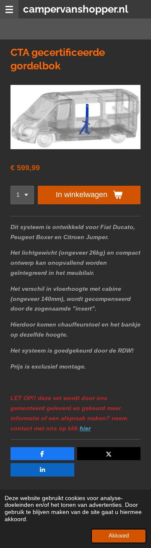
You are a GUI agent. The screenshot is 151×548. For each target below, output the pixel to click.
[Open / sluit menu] (9, 9)
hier (85, 428)
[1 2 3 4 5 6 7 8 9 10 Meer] (22, 195)
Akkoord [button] (119, 536)
